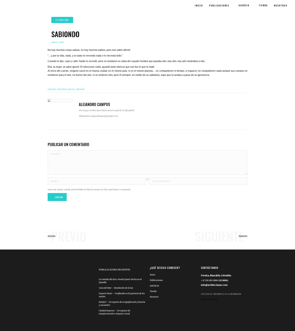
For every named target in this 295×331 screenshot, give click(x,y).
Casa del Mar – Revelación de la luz (116, 287)
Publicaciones (156, 280)
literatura (62, 89)
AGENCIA (154, 285)
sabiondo (80, 89)
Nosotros (154, 296)
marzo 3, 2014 (57, 42)
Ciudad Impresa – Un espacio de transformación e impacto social (114, 312)
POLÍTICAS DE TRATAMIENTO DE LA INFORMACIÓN (221, 294)
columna (52, 89)
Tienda (153, 291)
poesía (71, 89)
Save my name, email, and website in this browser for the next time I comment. (89, 189)
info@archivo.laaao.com (214, 285)
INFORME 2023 (209, 299)
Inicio (152, 274)
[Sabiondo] (60, 111)
